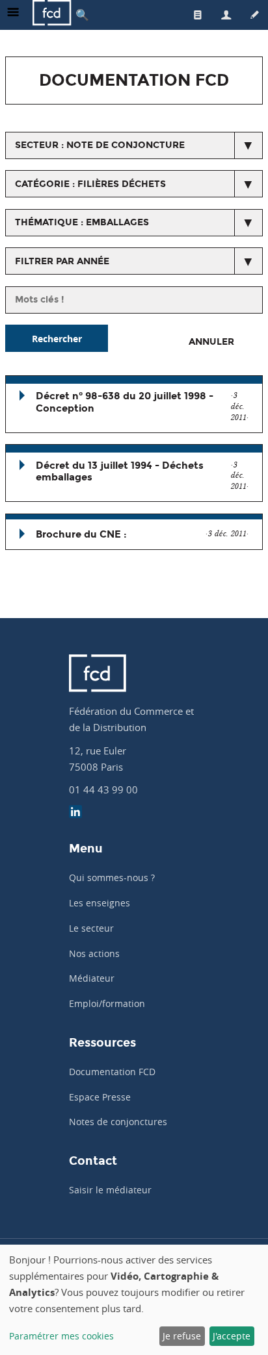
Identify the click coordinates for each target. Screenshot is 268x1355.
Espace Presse (100, 1097)
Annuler (211, 341)
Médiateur (91, 978)
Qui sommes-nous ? (112, 877)
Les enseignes (99, 903)
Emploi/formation (107, 1003)
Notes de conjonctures (118, 1121)
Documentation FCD (112, 1071)
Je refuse (182, 1336)
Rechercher (57, 338)
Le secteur (91, 928)
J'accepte (231, 1336)
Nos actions (94, 953)
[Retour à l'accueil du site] (52, 14)
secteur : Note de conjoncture (100, 145)
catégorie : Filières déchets (90, 184)
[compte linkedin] (75, 813)
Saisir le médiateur (110, 1190)
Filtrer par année (62, 261)
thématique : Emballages (82, 222)
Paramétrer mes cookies (61, 1336)
